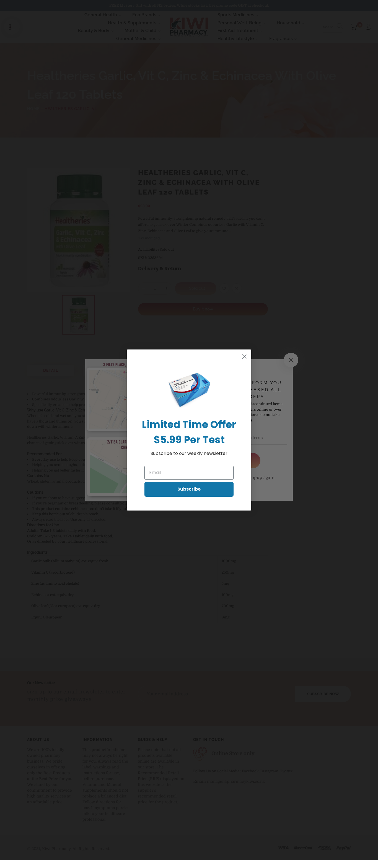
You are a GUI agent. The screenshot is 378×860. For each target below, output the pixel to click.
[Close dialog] (244, 356)
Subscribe (189, 489)
